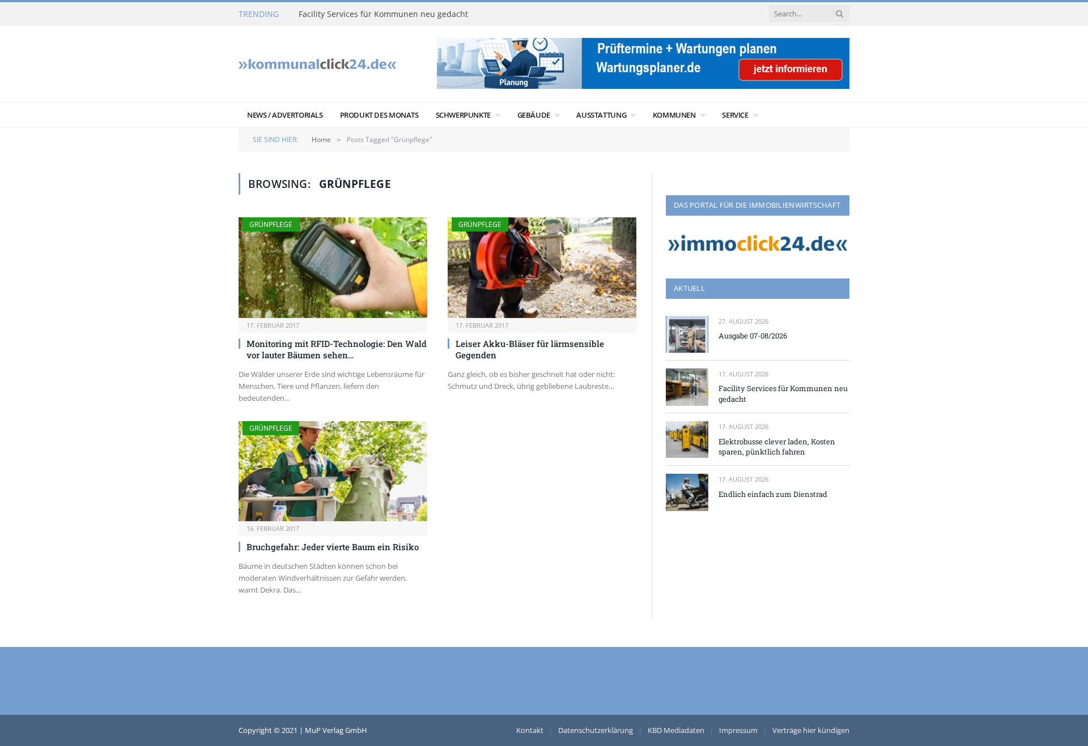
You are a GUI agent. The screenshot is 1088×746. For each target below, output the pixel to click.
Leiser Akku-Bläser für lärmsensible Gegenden (530, 349)
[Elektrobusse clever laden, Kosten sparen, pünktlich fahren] (687, 439)
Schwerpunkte (463, 115)
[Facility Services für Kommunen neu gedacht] (687, 386)
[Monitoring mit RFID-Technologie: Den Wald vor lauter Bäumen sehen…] (333, 267)
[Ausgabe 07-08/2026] (687, 334)
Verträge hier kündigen (810, 730)
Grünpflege (270, 224)
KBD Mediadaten (676, 730)
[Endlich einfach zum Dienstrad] (687, 492)
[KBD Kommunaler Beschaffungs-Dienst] (317, 64)
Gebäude (533, 115)
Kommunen (674, 115)
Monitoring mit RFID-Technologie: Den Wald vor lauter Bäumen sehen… (336, 349)
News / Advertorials (285, 115)
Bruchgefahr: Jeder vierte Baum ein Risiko (332, 546)
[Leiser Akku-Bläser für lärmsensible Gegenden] (542, 267)
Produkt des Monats (379, 115)
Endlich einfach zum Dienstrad (773, 494)
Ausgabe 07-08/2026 (753, 336)
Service (735, 115)
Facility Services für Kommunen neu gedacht (383, 14)
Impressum (738, 730)
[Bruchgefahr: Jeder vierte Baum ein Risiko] (333, 471)
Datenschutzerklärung (595, 730)
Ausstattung (601, 115)
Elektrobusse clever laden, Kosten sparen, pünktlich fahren (777, 446)
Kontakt (529, 730)
